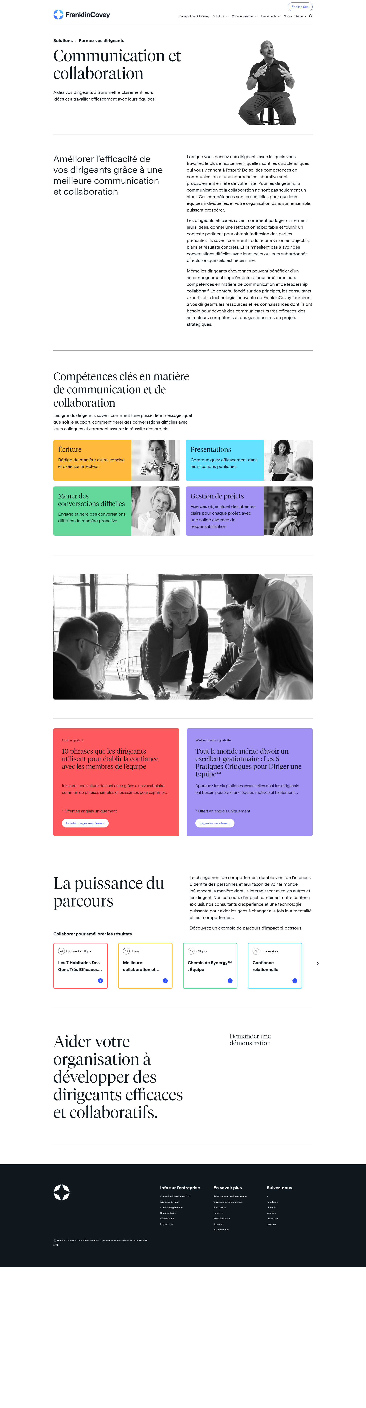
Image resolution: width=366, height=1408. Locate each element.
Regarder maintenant (214, 823)
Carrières (218, 1213)
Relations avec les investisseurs (230, 1196)
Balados (271, 1224)
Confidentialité (168, 1213)
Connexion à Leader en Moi (174, 1196)
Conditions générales (171, 1207)
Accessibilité (167, 1218)
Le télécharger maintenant (85, 823)
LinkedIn (271, 1207)
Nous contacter (293, 16)
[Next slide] (317, 961)
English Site (300, 7)
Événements (268, 16)
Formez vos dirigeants (101, 40)
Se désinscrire (221, 1229)
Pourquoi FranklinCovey (194, 16)
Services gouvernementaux (228, 1201)
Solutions (218, 16)
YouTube (271, 1213)
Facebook (272, 1201)
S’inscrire (218, 1224)
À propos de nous (169, 1201)
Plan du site (220, 1207)
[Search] (311, 14)
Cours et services (242, 16)
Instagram (272, 1218)
